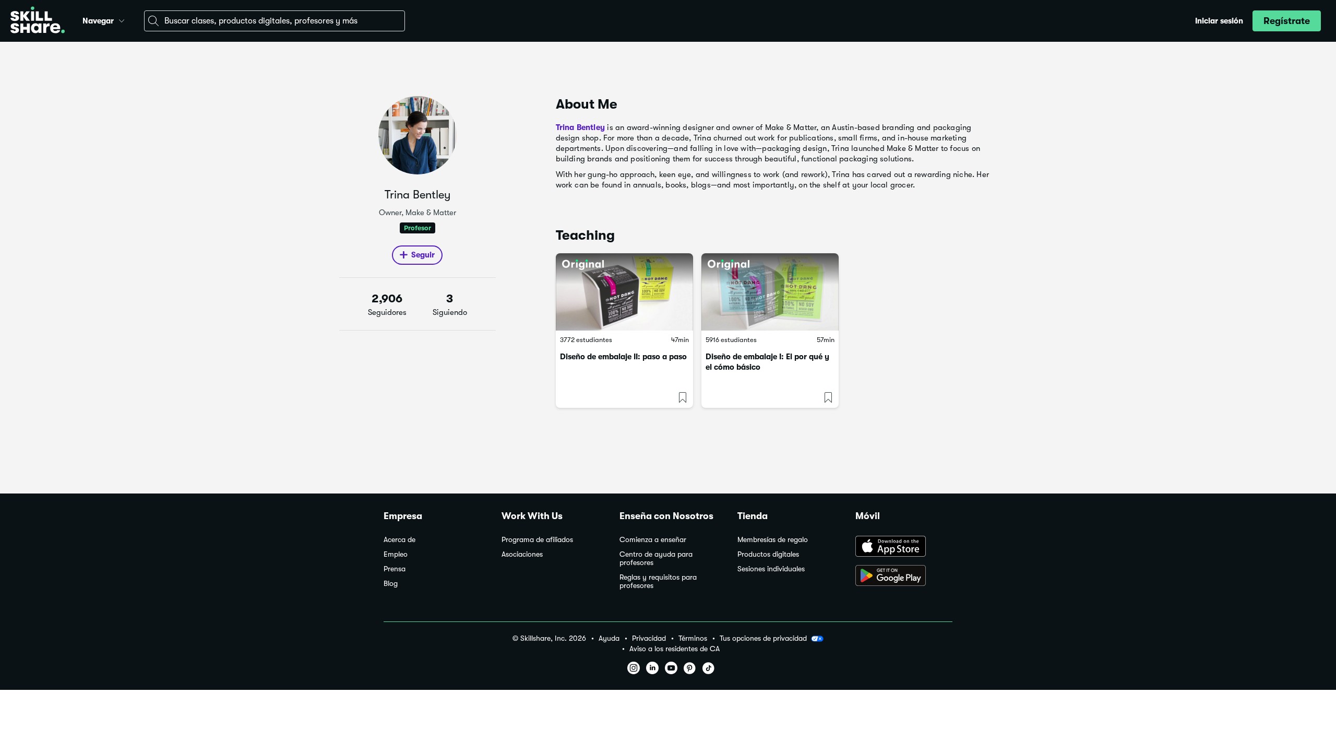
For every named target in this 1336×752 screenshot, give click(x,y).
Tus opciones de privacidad (763, 638)
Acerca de (399, 540)
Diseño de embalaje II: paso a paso (623, 356)
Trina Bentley (580, 127)
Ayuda (609, 638)
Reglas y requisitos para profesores (658, 581)
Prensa (394, 569)
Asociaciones (522, 554)
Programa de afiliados (537, 540)
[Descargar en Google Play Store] (903, 576)
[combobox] (274, 20)
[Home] (37, 21)
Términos (692, 638)
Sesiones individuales (771, 569)
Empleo (396, 554)
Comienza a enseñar (652, 540)
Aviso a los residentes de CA (674, 649)
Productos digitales (768, 554)
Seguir (423, 255)
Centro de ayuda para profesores (656, 558)
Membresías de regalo (772, 540)
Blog (391, 584)
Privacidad (649, 638)
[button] (121, 19)
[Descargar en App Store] (903, 547)
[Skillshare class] (624, 292)
